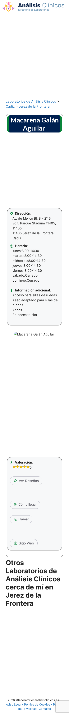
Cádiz (10, 106)
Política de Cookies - (38, 704)
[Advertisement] (34, 50)
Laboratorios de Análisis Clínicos (31, 101)
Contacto (45, 709)
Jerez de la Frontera (34, 106)
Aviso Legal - (15, 704)
